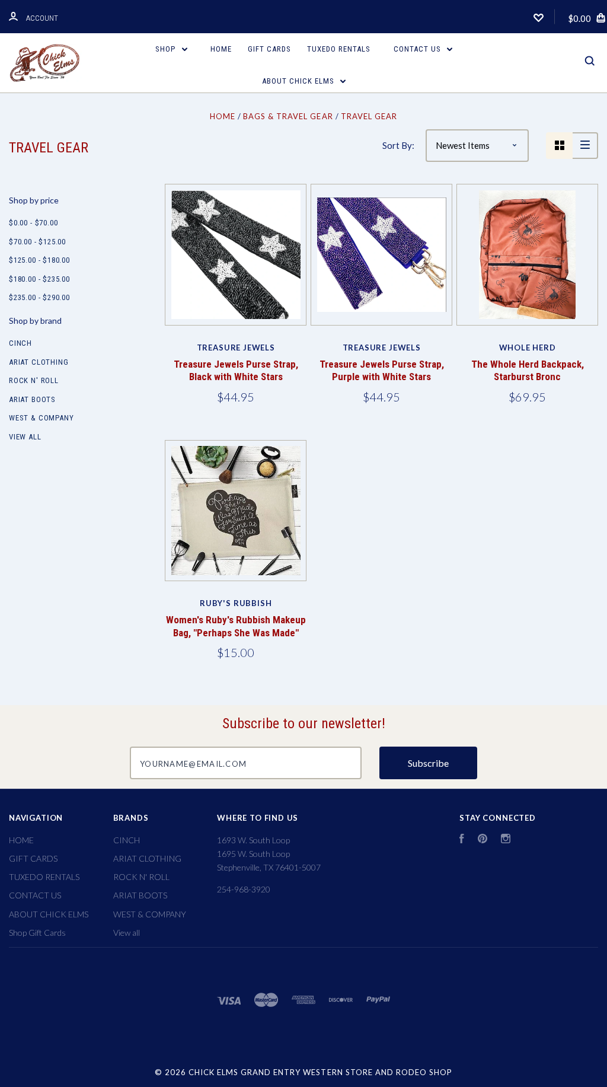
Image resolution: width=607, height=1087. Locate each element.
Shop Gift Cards (37, 932)
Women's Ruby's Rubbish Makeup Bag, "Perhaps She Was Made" (236, 626)
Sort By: (398, 145)
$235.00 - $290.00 (39, 297)
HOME (221, 48)
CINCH (20, 343)
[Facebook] (461, 840)
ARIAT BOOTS (32, 399)
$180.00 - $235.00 (39, 279)
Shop (166, 48)
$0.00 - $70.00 (33, 222)
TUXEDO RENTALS (338, 48)
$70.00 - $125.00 (37, 241)
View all (25, 436)
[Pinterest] (482, 840)
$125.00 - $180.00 (39, 260)
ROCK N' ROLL (34, 380)
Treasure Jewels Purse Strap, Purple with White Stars (382, 370)
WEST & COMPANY (41, 417)
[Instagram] (505, 840)
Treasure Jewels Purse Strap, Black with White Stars (236, 370)
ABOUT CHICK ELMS (299, 80)
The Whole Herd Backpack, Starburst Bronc (527, 370)
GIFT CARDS (269, 48)
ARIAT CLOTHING (38, 362)
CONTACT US (418, 48)
